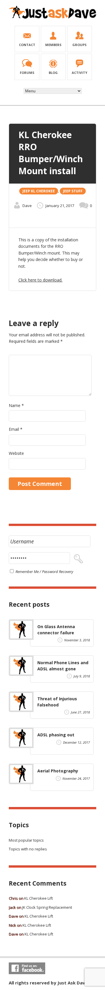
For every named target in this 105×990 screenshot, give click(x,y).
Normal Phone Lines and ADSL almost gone (62, 666)
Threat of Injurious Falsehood (57, 702)
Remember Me (27, 571)
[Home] (52, 17)
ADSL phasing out (55, 735)
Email (15, 429)
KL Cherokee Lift (38, 898)
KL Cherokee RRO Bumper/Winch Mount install (50, 153)
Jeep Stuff (73, 191)
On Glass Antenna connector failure (56, 629)
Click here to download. (40, 280)
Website (16, 453)
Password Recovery (57, 571)
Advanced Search (52, 100)
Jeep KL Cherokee (38, 191)
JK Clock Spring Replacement (47, 907)
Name (16, 405)
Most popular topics (26, 840)
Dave (27, 205)
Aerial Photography (57, 771)
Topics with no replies (28, 849)
